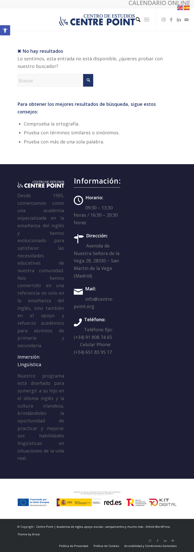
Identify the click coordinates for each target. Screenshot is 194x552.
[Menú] (146, 19)
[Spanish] (187, 7)
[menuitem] (135, 19)
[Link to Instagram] (163, 19)
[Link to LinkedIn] (179, 19)
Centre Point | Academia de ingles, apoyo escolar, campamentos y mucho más (89, 527)
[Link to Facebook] (171, 19)
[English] (180, 7)
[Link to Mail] (186, 19)
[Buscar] (135, 19)
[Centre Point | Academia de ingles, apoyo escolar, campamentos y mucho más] (97, 19)
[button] (5, 30)
